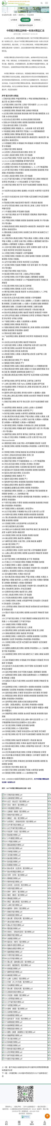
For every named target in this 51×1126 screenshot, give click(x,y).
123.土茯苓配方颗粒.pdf (13, 999)
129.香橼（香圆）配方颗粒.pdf (15, 1009)
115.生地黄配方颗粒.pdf (13, 985)
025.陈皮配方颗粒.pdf (12, 835)
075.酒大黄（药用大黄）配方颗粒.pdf (18, 918)
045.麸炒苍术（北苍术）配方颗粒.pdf (18, 868)
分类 (19, 1124)
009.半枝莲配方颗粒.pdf (13, 808)
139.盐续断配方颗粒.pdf (13, 1025)
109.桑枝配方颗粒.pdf (12, 975)
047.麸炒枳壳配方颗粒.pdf (14, 872)
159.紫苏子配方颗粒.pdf (13, 1059)
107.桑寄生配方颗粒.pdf (13, 972)
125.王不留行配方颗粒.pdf (14, 1002)
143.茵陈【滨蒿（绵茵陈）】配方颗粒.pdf (19, 1032)
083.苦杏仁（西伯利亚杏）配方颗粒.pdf (19, 932)
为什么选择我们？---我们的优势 (34, 1107)
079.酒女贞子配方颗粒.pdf (14, 925)
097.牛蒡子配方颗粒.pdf (13, 955)
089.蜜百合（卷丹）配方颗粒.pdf (16, 942)
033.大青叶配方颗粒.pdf (13, 848)
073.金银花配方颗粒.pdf (13, 915)
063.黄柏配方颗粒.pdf (12, 898)
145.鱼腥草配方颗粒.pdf (13, 1035)
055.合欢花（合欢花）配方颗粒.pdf (17, 885)
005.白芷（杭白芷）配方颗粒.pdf (16, 801)
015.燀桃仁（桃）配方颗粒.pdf (15, 818)
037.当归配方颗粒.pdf (12, 855)
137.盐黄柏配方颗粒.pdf (13, 1022)
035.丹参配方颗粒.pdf (12, 852)
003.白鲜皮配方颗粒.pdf (13, 798)
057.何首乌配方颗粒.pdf (13, 888)
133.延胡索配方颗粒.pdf (13, 1015)
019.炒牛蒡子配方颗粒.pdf (14, 825)
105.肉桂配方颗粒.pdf (12, 969)
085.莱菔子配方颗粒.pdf (13, 935)
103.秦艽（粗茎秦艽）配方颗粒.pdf (17, 965)
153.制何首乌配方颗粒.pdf (14, 1049)
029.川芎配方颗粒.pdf (12, 842)
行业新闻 (30, 15)
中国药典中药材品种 (25, 25)
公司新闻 (14, 20)
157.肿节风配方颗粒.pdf (13, 1055)
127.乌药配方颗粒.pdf (12, 1005)
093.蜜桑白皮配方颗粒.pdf (14, 949)
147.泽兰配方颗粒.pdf (12, 1039)
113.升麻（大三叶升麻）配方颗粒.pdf (18, 982)
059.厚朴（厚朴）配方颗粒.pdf (15, 892)
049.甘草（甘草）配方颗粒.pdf (15, 875)
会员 (44, 1124)
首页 (6, 1124)
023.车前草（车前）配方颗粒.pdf (16, 832)
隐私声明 (17, 1107)
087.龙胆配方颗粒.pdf (12, 938)
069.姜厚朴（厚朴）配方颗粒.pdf (16, 908)
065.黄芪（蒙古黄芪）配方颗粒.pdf (17, 902)
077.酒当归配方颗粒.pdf (13, 922)
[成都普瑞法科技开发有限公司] (16, 3)
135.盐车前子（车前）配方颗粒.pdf (17, 1019)
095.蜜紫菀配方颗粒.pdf (13, 952)
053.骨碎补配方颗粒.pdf (13, 882)
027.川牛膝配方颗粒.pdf (13, 838)
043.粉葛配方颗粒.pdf (12, 865)
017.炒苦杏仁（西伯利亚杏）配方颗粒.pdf (20, 822)
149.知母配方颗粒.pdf (12, 1042)
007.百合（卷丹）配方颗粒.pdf (15, 805)
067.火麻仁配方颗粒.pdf (13, 905)
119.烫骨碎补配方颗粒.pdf (14, 992)
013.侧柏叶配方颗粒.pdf (13, 815)
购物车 (32, 1124)
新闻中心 (22, 15)
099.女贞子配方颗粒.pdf (13, 959)
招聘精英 (37, 20)
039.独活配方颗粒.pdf (12, 858)
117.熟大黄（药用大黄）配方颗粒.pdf (18, 989)
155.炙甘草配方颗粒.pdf (13, 1052)
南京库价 (29, 1113)
